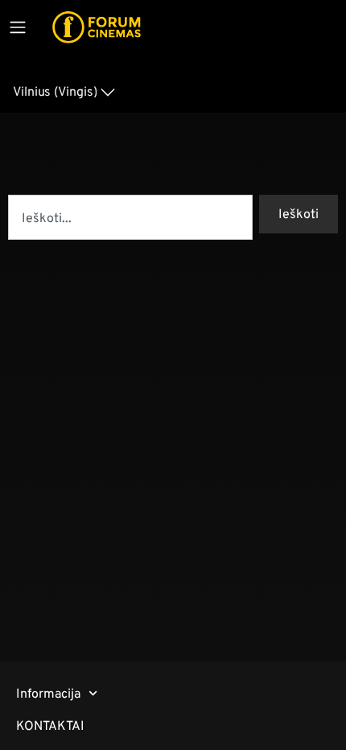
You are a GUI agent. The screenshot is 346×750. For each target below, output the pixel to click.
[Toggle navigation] (17, 27)
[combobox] (130, 217)
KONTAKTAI (50, 725)
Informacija (48, 693)
